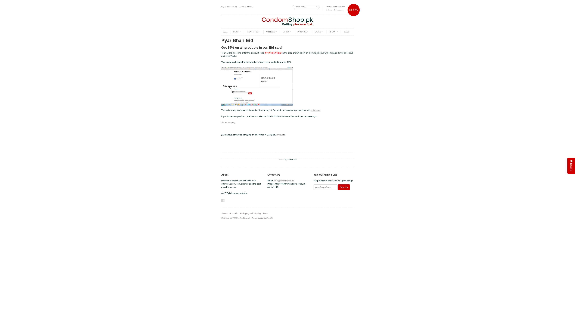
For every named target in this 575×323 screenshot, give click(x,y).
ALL (225, 32)
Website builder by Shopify (261, 218)
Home (281, 160)
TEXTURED (253, 32)
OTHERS (271, 32)
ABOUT (333, 32)
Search (224, 213)
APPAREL (302, 32)
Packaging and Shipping (250, 213)
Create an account (236, 7)
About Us (234, 213)
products (281, 135)
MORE (318, 32)
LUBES (286, 32)
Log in (224, 7)
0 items (329, 10)
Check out (338, 10)
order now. (316, 110)
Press (265, 213)
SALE (346, 32)
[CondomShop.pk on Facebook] (223, 200)
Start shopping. (228, 122)
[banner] (287, 21)
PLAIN (236, 32)
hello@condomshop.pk (284, 181)
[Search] (317, 7)
